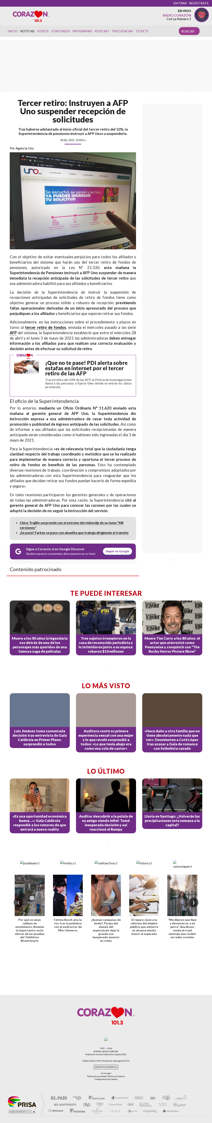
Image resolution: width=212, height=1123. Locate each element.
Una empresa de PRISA (22, 1101)
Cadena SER (137, 1098)
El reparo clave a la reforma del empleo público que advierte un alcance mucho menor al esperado (144, 926)
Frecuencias (122, 31)
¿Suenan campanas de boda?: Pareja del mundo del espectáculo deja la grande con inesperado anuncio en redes (106, 930)
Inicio (13, 31)
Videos (43, 31)
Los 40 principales (78, 1098)
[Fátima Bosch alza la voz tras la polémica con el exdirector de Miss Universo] (68, 895)
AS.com (151, 1098)
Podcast (102, 31)
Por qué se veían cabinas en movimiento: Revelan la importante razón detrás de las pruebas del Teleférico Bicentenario (30, 930)
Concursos (60, 31)
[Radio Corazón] (31, 16)
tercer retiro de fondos (45, 327)
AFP (13, 332)
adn (164, 1098)
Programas (82, 31)
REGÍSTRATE (199, 3)
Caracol (179, 1098)
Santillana (98, 1098)
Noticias (27, 31)
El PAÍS (59, 1098)
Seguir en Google (117, 551)
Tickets (141, 31)
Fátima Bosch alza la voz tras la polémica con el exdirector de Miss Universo (68, 925)
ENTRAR (180, 3)
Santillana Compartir (120, 1098)
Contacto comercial (106, 1067)
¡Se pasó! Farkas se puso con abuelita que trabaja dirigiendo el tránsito (74, 532)
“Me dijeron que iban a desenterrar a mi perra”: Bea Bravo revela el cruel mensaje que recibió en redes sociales (182, 928)
